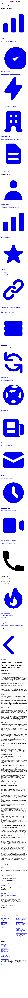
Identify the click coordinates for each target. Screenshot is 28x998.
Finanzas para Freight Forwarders (20, 927)
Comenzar (3, 885)
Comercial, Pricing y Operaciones (20, 925)
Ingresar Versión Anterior (6, 946)
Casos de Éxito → (13, 312)
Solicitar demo (7, 618)
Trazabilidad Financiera (21, 920)
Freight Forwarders (20, 929)
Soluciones (7, 625)
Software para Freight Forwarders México (20, 931)
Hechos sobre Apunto (5, 956)
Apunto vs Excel (19, 936)
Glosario (2, 950)
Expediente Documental (6, 920)
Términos (7, 962)
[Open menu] (1, 620)
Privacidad (3, 962)
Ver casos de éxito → (12, 5)
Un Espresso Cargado (14, 962)
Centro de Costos (4, 919)
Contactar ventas (12, 895)
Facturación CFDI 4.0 (5, 923)
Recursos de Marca (5, 955)
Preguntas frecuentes (5, 957)
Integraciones (3, 927)
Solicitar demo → (4, 5)
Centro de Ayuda (4, 951)
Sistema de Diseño (4, 959)
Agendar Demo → (5, 312)
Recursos (2, 309)
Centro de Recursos (5, 949)
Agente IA (3, 924)
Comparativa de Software (21, 933)
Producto (2, 3)
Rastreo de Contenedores (21, 923)
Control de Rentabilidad (21, 918)
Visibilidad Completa (20, 919)
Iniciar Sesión (3, 945)
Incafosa (2, 676)
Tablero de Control (5, 918)
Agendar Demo (4, 944)
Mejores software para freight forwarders (20, 935)
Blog (15, 625)
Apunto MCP (3, 925)
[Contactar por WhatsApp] (1, 964)
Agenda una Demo (5, 895)
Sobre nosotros (4, 617)
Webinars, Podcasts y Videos (7, 954)
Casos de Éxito (4, 948)
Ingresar (2, 618)
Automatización (4, 922)
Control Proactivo (19, 922)
